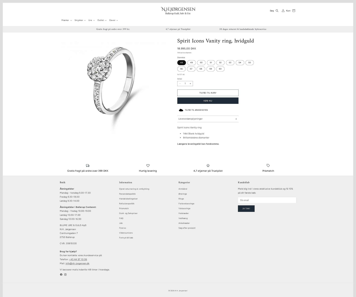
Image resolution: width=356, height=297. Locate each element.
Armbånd (183, 189)
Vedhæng (183, 218)
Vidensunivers (126, 233)
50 (201, 62)
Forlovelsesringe (186, 203)
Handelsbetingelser (128, 199)
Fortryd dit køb (126, 238)
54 (240, 62)
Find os (122, 228)
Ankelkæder (184, 223)
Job (121, 223)
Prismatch (124, 208)
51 (211, 62)
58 (201, 69)
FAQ (121, 218)
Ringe (181, 199)
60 (220, 69)
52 (220, 62)
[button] (66, 20)
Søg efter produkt (187, 228)
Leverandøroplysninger (190, 118)
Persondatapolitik (127, 194)
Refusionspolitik (126, 203)
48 (181, 62)
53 (230, 62)
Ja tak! (246, 209)
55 (249, 62)
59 (210, 69)
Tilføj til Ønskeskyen (196, 110)
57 (191, 69)
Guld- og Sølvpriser (128, 213)
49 (191, 62)
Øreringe (183, 194)
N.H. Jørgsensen (181, 291)
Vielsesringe (184, 208)
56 (181, 69)
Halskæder (184, 213)
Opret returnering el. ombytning (134, 189)
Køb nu (208, 101)
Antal (179, 79)
